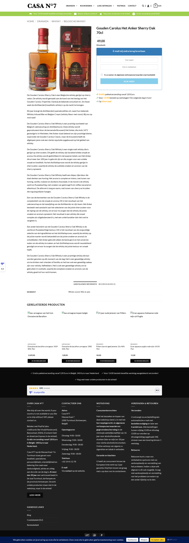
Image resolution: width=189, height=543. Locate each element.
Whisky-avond (74, 292)
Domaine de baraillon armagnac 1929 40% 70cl (43, 347)
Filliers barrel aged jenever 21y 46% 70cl (110, 347)
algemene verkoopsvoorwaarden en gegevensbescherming (110, 426)
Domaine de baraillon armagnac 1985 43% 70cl (77, 347)
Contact (132, 6)
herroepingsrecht (104, 423)
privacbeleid (150, 75)
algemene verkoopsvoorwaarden (129, 75)
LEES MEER (35, 495)
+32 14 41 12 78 (69, 461)
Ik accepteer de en (129, 75)
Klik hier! (129, 81)
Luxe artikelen (104, 6)
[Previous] (27, 336)
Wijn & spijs (85, 292)
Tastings (121, 6)
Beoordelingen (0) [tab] (107, 284)
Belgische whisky (74, 21)
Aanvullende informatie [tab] (85, 284)
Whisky (56, 21)
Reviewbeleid (33, 525)
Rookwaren (86, 6)
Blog (29, 515)
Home (30, 21)
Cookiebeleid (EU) (35, 520)
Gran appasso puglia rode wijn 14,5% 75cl (145, 347)
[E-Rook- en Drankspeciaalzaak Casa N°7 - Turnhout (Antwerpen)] (42, 6)
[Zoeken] (143, 5)
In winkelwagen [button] (39, 361)
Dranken (70, 6)
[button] (148, 6)
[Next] (161, 336)
